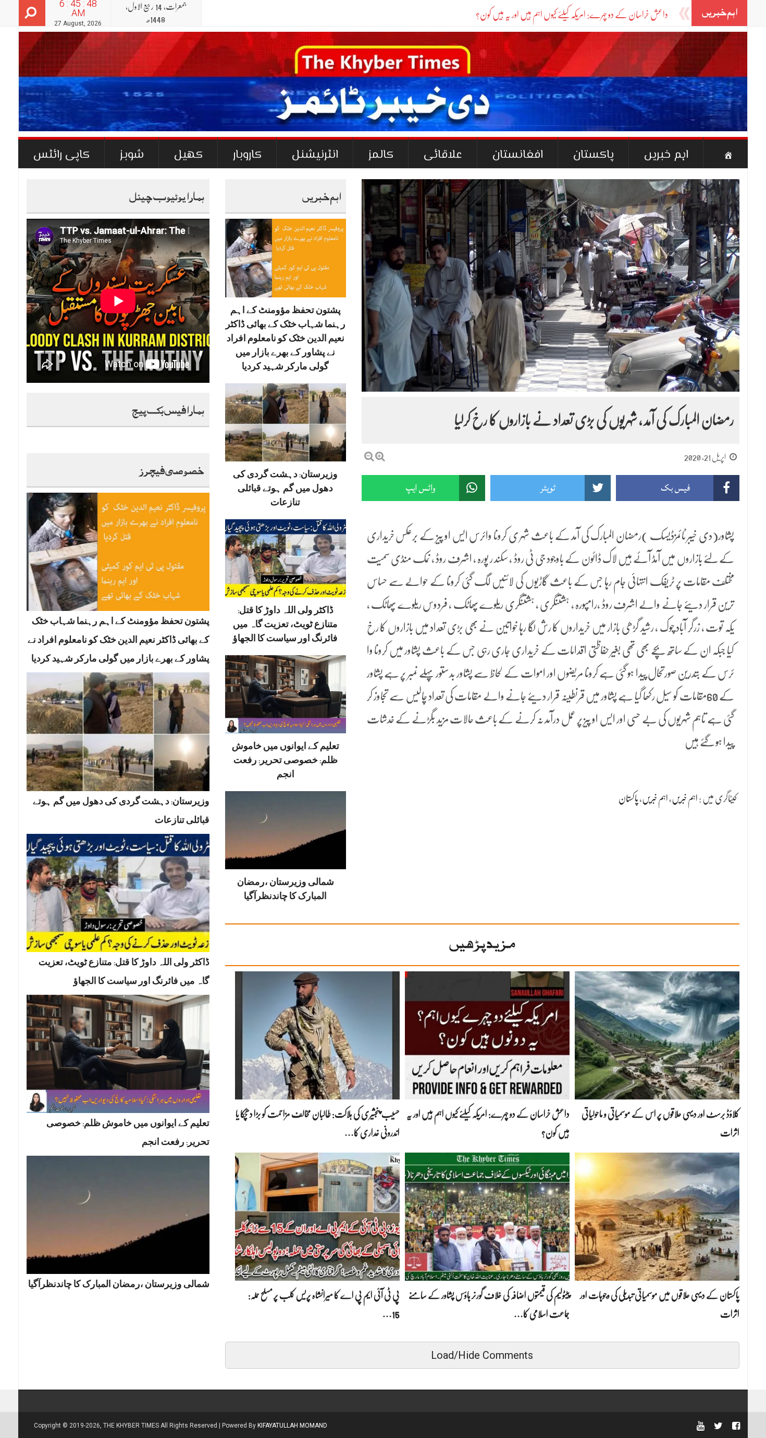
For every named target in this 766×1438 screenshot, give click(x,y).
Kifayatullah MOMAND (292, 1425)
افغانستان (517, 155)
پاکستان (593, 155)
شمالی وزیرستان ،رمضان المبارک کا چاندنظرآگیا (118, 1286)
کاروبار (247, 155)
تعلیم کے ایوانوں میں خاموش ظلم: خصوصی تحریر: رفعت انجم (285, 762)
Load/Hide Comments (482, 1355)
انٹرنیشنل (315, 155)
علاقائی (443, 155)
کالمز (380, 155)
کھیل (188, 155)
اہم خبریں (666, 155)
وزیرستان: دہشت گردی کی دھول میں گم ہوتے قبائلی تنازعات (285, 490)
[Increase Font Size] (380, 456)
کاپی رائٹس (61, 155)
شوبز (132, 155)
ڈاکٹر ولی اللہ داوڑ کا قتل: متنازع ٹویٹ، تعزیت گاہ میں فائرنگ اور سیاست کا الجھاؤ (285, 626)
